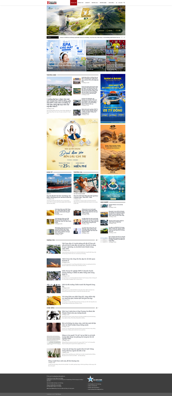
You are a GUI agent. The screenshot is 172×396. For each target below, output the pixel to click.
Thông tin (80, 2)
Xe (116, 2)
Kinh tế (87, 2)
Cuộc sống (111, 2)
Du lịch (120, 2)
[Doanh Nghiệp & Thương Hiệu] (52, 3)
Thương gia (95, 2)
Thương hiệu (103, 2)
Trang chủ (73, 2)
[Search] (124, 2)
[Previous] (122, 37)
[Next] (124, 37)
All (96, 240)
